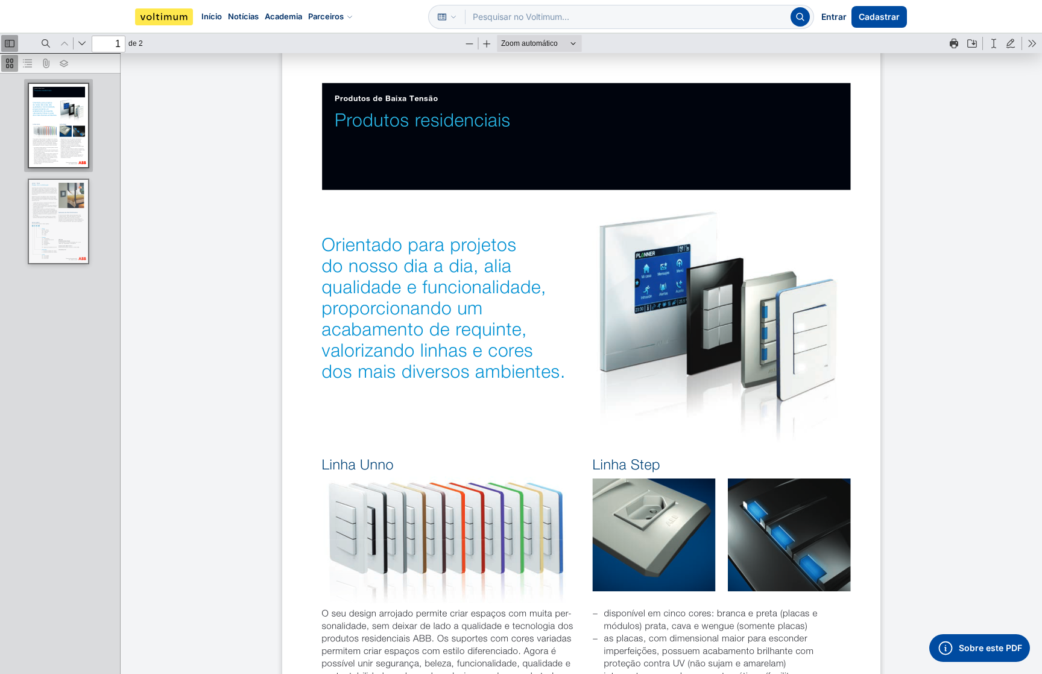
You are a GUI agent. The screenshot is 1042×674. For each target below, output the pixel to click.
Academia (283, 16)
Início (211, 16)
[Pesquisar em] (447, 17)
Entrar (834, 16)
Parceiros (326, 16)
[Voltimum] (164, 16)
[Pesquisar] (800, 17)
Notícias (243, 16)
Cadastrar (879, 16)
